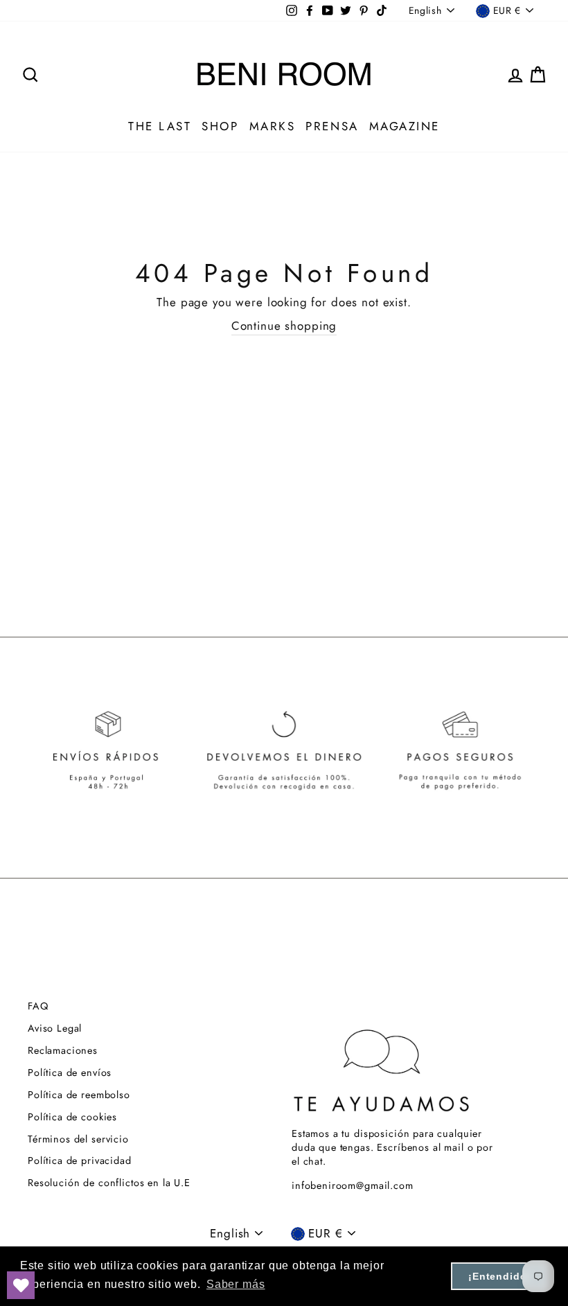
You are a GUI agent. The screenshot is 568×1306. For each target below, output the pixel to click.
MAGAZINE (404, 126)
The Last (159, 126)
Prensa (331, 126)
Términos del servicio (78, 1139)
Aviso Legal (55, 1028)
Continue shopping (284, 326)
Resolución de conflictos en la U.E (109, 1183)
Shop (220, 126)
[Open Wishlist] (21, 1285)
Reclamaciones (63, 1050)
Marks (272, 126)
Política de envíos (70, 1072)
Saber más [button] (235, 1284)
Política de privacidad (80, 1160)
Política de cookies (72, 1117)
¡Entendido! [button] (499, 1276)
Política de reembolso (79, 1095)
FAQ (38, 1006)
